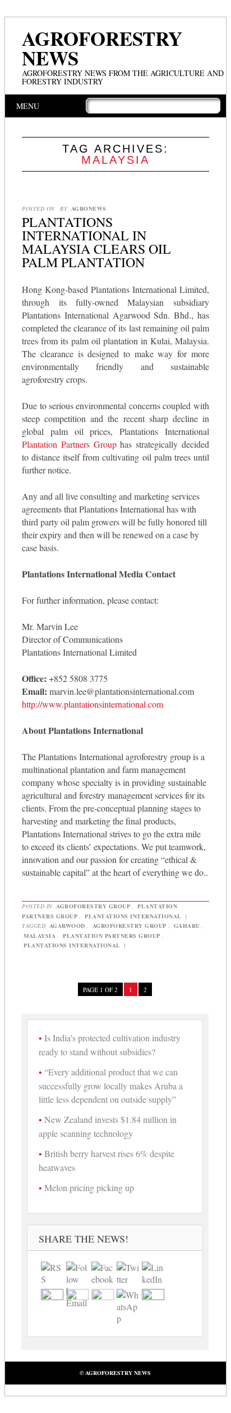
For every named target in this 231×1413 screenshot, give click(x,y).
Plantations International (133, 916)
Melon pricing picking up (89, 1187)
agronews (89, 208)
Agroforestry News (102, 48)
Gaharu (187, 926)
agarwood (67, 926)
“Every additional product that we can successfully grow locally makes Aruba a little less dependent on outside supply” (111, 1085)
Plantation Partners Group (69, 444)
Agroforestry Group (93, 906)
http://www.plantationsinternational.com (92, 704)
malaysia (40, 936)
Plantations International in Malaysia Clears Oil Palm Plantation (96, 242)
